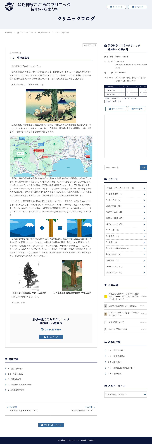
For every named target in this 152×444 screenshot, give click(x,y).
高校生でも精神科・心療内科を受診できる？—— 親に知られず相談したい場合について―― (128, 296)
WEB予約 (138, 109)
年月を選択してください (116, 394)
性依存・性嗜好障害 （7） (120, 248)
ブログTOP (139, 7)
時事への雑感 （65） (115, 218)
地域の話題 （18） (114, 206)
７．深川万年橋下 (15, 369)
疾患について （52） (115, 224)
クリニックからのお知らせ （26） (121, 188)
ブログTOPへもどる (52, 425)
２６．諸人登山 (114, 362)
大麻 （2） (113, 242)
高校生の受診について (128, 329)
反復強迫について (128, 322)
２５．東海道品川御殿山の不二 (121, 368)
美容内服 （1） (115, 200)
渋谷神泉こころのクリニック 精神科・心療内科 (76, 440)
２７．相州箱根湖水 (116, 356)
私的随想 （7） (112, 260)
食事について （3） (114, 266)
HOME (9, 33)
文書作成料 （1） (116, 194)
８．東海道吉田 (14, 379)
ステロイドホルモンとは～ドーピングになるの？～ (128, 314)
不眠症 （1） (114, 236)
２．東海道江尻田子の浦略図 (19, 385)
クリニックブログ (26, 33)
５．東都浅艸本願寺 (16, 390)
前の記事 (24, 409)
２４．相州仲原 (114, 374)
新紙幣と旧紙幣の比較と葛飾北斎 (128, 306)
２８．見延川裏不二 (116, 350)
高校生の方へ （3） (114, 273)
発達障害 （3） (115, 254)
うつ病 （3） (114, 230)
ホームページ (118, 7)
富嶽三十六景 (45, 33)
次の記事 (82, 409)
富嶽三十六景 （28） (115, 212)
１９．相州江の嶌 (15, 374)
